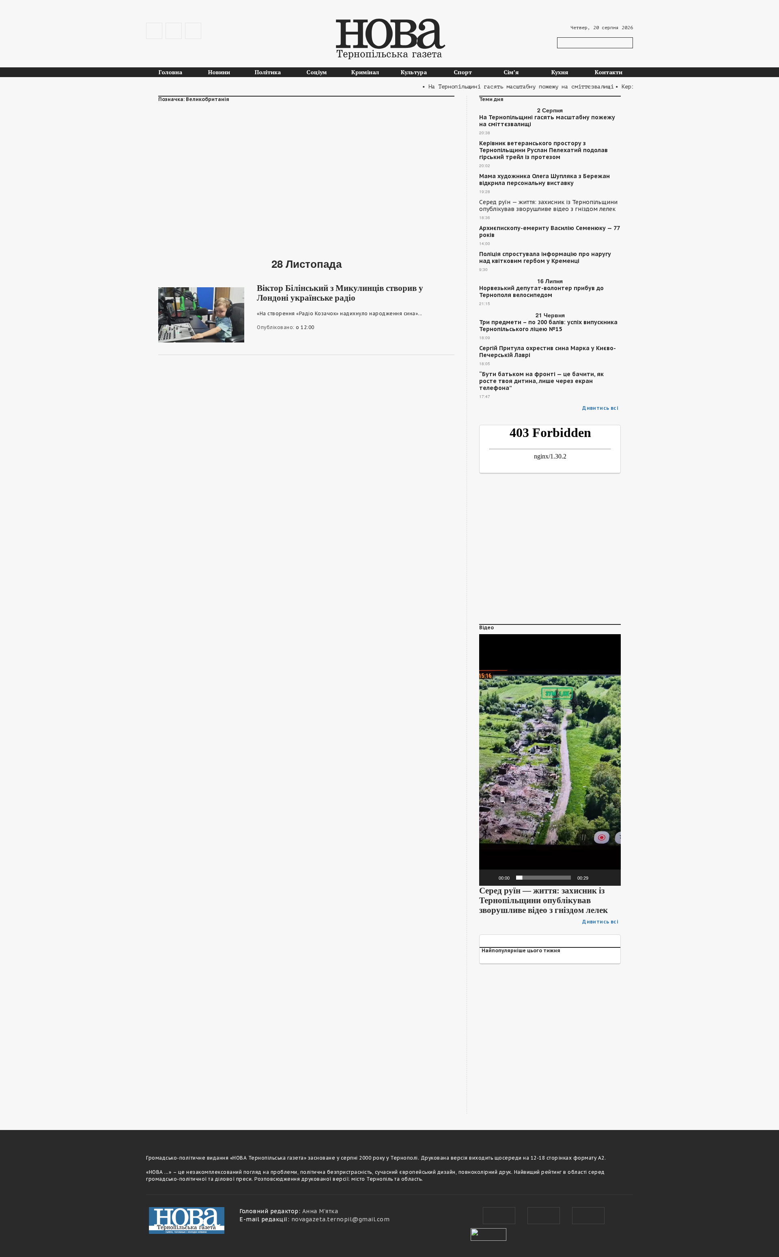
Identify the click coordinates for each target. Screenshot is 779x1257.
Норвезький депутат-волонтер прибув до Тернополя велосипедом (541, 292)
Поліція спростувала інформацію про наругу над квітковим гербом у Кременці (545, 258)
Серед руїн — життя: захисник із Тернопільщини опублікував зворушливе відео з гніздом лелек (548, 206)
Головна (170, 72)
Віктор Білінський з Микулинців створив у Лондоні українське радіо (340, 293)
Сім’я (511, 72)
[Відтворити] (490, 878)
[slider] (543, 878)
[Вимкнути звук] (597, 878)
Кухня (559, 72)
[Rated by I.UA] (488, 1233)
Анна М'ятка (320, 1211)
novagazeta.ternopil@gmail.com (340, 1219)
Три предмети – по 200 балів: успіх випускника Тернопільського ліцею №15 (548, 326)
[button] (550, 760)
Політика (268, 72)
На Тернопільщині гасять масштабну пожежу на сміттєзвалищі (547, 121)
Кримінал (365, 72)
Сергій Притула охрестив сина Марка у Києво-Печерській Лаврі (547, 352)
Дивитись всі (600, 408)
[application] (550, 760)
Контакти (608, 72)
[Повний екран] (610, 878)
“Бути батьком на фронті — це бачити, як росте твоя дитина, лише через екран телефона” (541, 381)
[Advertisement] (306, 175)
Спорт (463, 72)
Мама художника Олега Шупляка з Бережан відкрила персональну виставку (544, 180)
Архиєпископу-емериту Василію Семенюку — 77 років (549, 232)
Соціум (316, 72)
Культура (414, 72)
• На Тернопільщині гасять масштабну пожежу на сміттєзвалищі (502, 87)
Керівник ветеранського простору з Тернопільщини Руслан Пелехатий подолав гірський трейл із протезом (543, 150)
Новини (219, 72)
